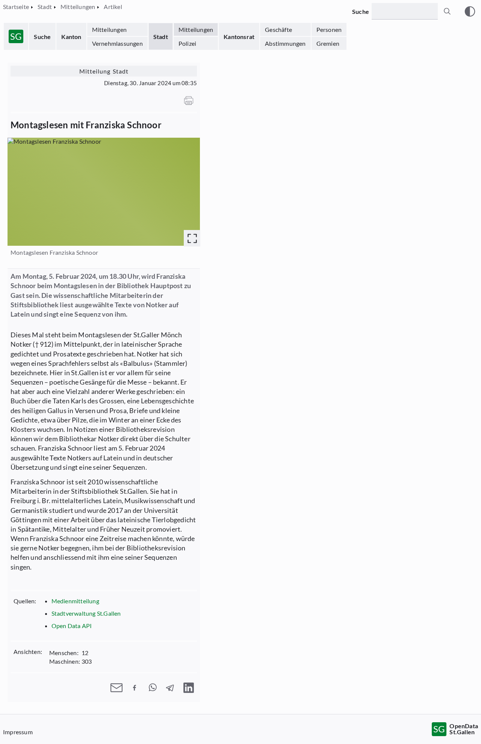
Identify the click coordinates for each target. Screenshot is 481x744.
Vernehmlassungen (117, 43)
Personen (329, 29)
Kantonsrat (239, 36)
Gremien (327, 43)
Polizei (187, 43)
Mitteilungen (109, 29)
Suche (42, 36)
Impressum (18, 731)
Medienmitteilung (75, 600)
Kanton (71, 36)
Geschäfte (278, 29)
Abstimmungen (285, 43)
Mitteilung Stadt (104, 71)
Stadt (160, 36)
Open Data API (71, 625)
